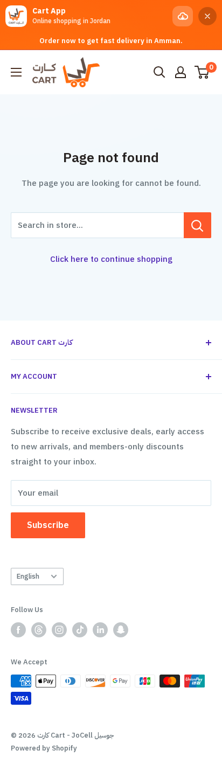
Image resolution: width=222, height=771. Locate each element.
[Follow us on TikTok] (79, 629)
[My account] (180, 72)
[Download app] (182, 16)
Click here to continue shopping (111, 259)
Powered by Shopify (44, 748)
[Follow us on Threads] (38, 629)
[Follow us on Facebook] (18, 629)
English (28, 576)
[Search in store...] (197, 225)
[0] (202, 72)
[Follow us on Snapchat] (120, 629)
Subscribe (48, 525)
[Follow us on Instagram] (59, 629)
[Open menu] (16, 72)
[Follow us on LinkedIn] (100, 629)
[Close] (207, 16)
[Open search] (159, 72)
